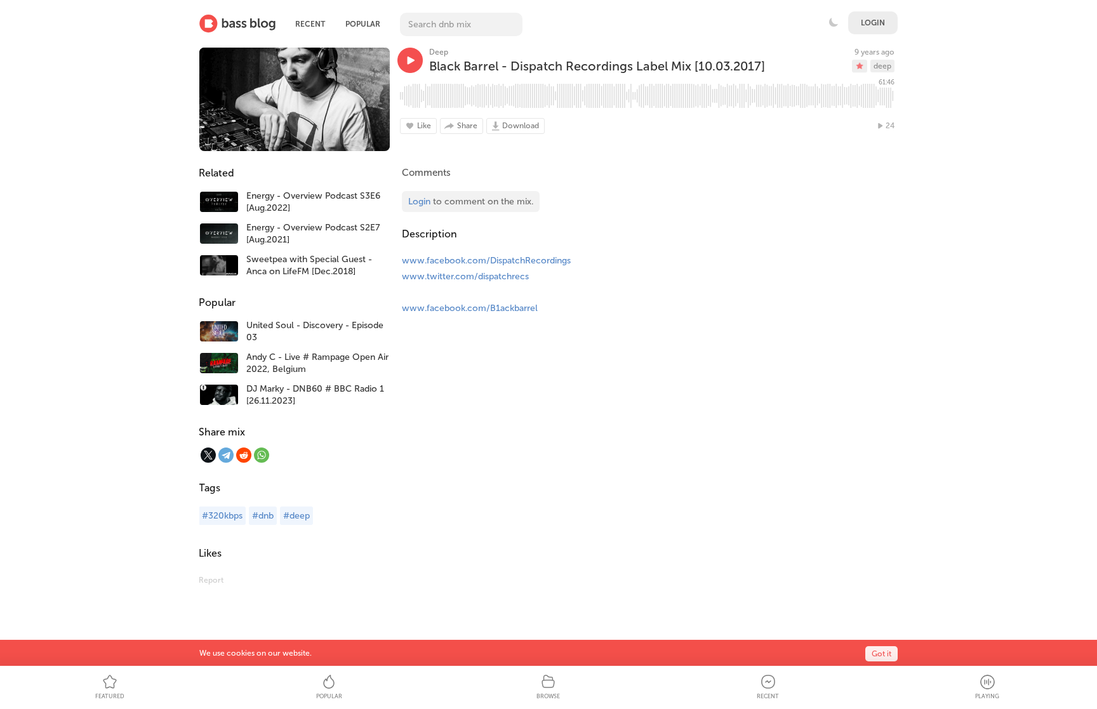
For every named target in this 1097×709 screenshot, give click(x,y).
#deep (296, 515)
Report (211, 580)
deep (882, 66)
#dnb (263, 515)
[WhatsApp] (261, 455)
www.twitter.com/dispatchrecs (465, 276)
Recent (310, 24)
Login (873, 22)
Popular (362, 24)
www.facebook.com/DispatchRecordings (486, 260)
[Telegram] (226, 455)
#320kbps (222, 515)
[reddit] (243, 455)
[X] (208, 455)
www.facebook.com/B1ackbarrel (470, 308)
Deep (438, 52)
